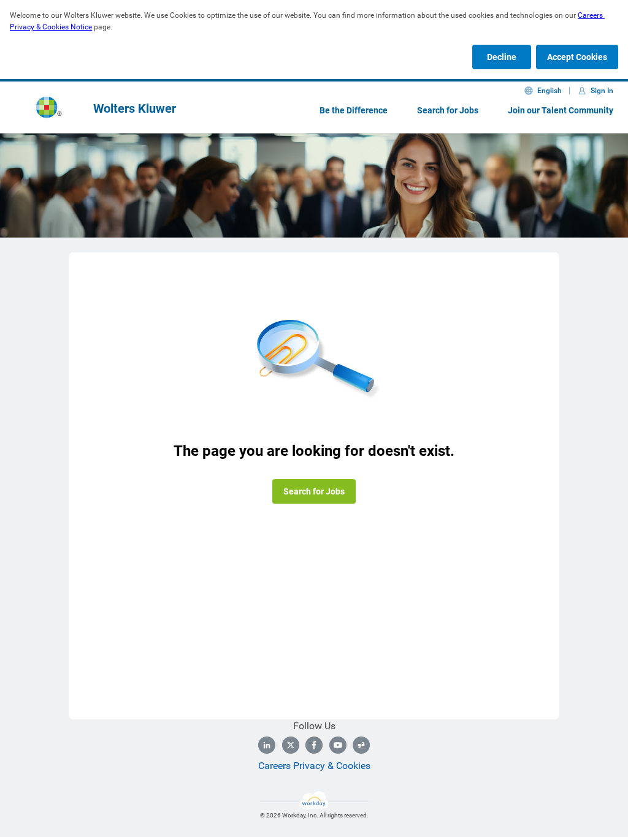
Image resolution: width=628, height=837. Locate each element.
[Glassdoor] (361, 745)
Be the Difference (354, 110)
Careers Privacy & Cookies (314, 765)
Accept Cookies (577, 57)
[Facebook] (314, 745)
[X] (290, 745)
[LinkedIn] (266, 745)
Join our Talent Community (560, 110)
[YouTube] (338, 745)
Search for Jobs (447, 110)
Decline (501, 57)
